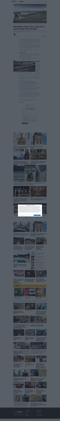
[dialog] (30, 210)
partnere (21, 209)
